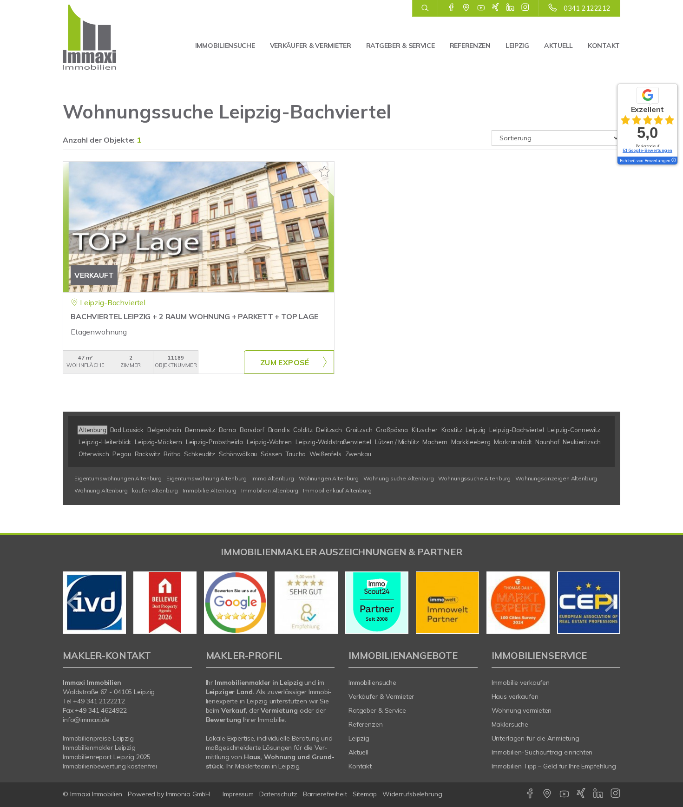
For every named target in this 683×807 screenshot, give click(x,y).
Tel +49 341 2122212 (94, 701)
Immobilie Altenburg (209, 490)
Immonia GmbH (188, 794)
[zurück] (73, 602)
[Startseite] (103, 37)
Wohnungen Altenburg (329, 478)
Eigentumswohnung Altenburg (206, 478)
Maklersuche (510, 724)
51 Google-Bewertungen (647, 150)
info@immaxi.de (86, 719)
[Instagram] (525, 8)
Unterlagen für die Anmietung (535, 738)
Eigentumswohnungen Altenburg (118, 478)
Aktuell (558, 45)
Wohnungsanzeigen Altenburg (556, 478)
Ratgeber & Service (400, 45)
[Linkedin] (510, 8)
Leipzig (517, 45)
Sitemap (365, 794)
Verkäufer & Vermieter (310, 45)
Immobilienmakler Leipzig (99, 747)
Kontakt (604, 45)
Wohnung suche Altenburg (398, 478)
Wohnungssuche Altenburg (474, 478)
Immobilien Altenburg (269, 490)
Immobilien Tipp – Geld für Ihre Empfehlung (554, 766)
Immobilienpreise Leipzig (98, 738)
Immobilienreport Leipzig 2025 (107, 757)
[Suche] (425, 8)
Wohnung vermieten (522, 710)
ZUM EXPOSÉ (284, 362)
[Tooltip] (673, 160)
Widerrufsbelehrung (412, 794)
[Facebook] (451, 8)
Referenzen (470, 45)
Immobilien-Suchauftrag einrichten (542, 752)
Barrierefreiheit (325, 794)
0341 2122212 (587, 8)
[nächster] (609, 602)
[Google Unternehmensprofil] (466, 8)
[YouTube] (481, 8)
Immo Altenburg (272, 478)
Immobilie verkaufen (521, 682)
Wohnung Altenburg (101, 490)
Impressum (238, 794)
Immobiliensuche (225, 45)
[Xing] (495, 8)
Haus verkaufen (515, 696)
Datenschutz (278, 794)
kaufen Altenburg (155, 490)
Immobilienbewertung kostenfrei (110, 766)
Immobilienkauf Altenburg (337, 490)
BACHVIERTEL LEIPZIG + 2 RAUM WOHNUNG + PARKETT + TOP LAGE (194, 316)
